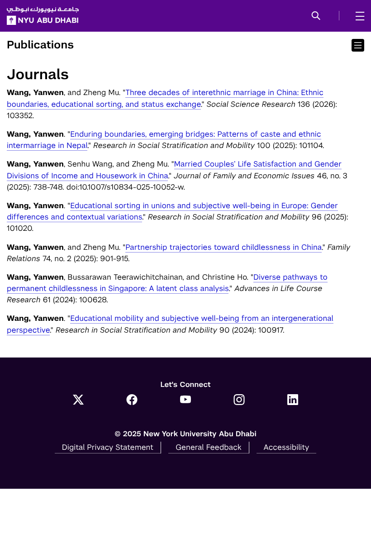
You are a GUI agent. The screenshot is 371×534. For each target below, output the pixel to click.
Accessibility (286, 447)
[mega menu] (357, 16)
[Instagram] (239, 400)
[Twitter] (78, 400)
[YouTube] (186, 400)
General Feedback (209, 447)
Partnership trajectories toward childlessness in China (223, 247)
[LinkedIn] (293, 400)
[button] (316, 16)
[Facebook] (132, 400)
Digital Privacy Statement (107, 447)
